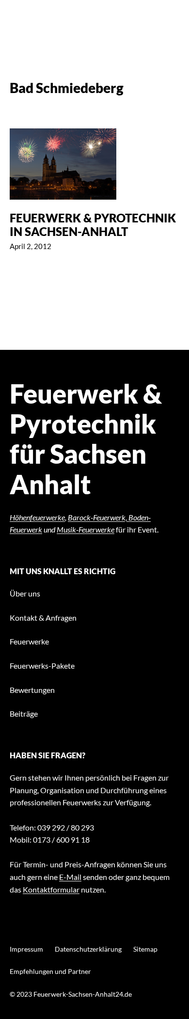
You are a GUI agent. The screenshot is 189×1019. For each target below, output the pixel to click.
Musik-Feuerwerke (85, 529)
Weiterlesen (94, 190)
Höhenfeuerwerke (37, 517)
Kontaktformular (51, 889)
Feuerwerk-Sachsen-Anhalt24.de (82, 994)
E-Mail (70, 876)
